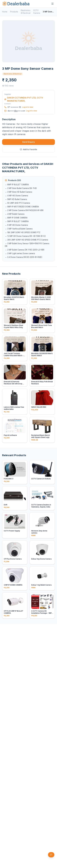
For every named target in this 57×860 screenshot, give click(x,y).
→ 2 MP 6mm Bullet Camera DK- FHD (21, 188)
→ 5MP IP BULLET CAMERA (17, 221)
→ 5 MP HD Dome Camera (16, 225)
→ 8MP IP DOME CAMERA (16, 218)
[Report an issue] (51, 854)
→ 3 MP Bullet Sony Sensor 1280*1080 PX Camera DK (27, 244)
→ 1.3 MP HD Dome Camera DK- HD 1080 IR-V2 (25, 236)
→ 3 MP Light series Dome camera (20, 253)
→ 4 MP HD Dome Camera (16, 195)
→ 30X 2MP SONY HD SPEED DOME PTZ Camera (26, 240)
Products (14, 12)
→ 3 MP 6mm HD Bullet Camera (18, 192)
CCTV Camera (36, 11)
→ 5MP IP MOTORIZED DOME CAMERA (22, 206)
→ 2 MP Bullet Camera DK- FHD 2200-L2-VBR (24, 250)
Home (4, 12)
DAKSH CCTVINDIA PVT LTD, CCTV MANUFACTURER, (25, 99)
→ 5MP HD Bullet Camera (16, 199)
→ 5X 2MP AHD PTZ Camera (17, 203)
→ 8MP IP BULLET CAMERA (17, 184)
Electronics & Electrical (25, 11)
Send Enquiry (28, 142)
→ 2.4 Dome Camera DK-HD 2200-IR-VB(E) (23, 257)
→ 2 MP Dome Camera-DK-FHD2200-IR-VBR (24, 210)
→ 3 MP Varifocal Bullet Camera (18, 229)
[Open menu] (52, 3)
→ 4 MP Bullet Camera (14, 214)
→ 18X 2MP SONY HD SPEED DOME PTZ (22, 232)
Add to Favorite (30, 149)
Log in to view (27, 107)
